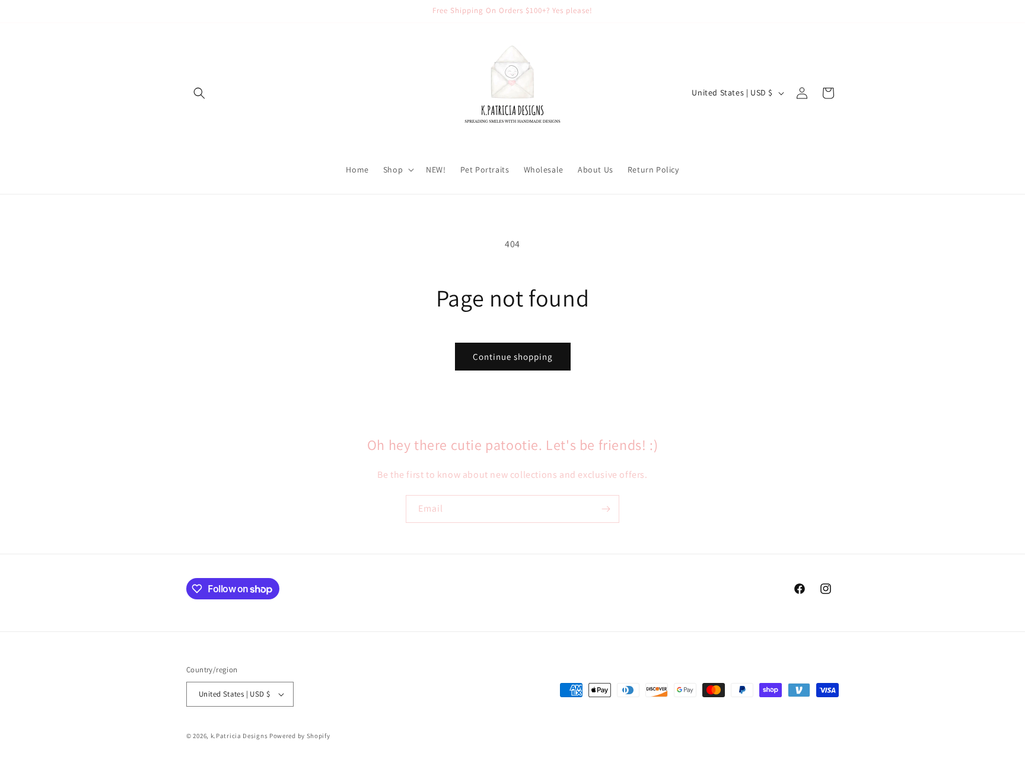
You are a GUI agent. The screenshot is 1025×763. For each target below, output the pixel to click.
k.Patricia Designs (239, 736)
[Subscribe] (606, 509)
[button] (199, 93)
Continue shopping (513, 356)
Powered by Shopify (299, 736)
